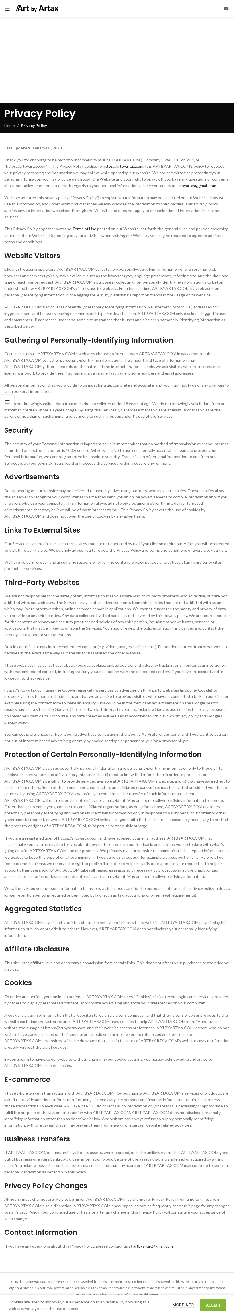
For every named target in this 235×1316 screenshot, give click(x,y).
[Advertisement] (117, 60)
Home (9, 125)
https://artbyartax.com (123, 166)
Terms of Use (84, 228)
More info (184, 1305)
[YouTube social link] (226, 8)
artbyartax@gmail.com (196, 185)
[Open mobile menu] (7, 8)
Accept (213, 1305)
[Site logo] (37, 8)
